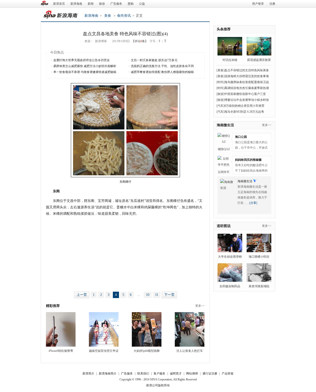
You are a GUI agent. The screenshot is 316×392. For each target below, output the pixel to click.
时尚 (220, 82)
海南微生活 (225, 125)
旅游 (102, 3)
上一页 (82, 295)
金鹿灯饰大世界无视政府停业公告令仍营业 (81, 60)
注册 (272, 3)
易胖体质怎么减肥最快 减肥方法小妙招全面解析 (84, 66)
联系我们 (143, 373)
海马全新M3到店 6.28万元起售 (244, 111)
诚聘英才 (176, 373)
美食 (107, 16)
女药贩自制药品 (229, 286)
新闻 (91, 3)
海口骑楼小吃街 (259, 256)
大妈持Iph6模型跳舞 (147, 351)
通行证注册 (209, 373)
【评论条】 (140, 41)
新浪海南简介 (108, 373)
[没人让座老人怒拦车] (189, 329)
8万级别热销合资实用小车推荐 (244, 105)
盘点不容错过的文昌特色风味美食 (246, 70)
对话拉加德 (229, 60)
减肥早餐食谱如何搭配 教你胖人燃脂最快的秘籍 (162, 72)
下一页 (169, 295)
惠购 (131, 3)
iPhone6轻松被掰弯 (61, 351)
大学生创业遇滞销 (230, 256)
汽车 (220, 105)
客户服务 (159, 373)
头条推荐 (224, 29)
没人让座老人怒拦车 (189, 351)
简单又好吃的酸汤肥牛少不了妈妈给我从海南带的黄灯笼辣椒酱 (251, 169)
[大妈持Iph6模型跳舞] (146, 329)
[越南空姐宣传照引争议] (103, 329)
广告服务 (116, 3)
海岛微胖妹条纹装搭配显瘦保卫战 (246, 82)
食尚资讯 (124, 16)
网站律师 (192, 373)
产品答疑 (228, 373)
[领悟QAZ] (223, 139)
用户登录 (258, 3)
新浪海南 (76, 3)
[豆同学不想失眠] (223, 162)
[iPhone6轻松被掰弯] (61, 329)
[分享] (253, 203)
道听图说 (224, 226)
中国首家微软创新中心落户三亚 (245, 94)
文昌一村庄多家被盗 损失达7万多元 (154, 60)
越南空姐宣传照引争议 (103, 351)
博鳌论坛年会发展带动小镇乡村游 (246, 100)
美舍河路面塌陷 (259, 286)
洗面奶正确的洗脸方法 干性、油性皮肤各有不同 (162, 66)
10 (147, 295)
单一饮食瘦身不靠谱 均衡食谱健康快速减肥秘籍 (84, 72)
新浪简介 (88, 373)
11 (156, 295)
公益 (142, 3)
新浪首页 (59, 3)
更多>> (200, 305)
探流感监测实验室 (259, 60)
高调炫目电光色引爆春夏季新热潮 (246, 88)
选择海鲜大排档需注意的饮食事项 (246, 76)
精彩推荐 (53, 306)
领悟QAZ (224, 149)
